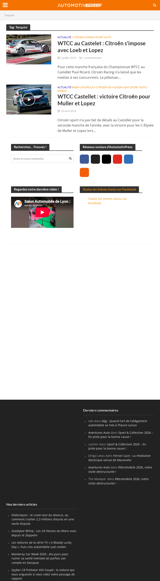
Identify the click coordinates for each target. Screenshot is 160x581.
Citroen (77, 37)
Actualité (64, 37)
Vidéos (62, 91)
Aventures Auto (99, 433)
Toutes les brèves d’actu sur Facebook (109, 189)
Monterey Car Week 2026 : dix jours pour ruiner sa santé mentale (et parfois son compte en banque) (39, 558)
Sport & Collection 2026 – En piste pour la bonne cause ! (120, 435)
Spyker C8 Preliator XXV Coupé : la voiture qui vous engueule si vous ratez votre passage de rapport (43, 574)
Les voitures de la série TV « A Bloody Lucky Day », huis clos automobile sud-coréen (41, 544)
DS (109, 87)
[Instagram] (106, 159)
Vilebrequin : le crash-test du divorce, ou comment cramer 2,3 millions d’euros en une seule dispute (42, 519)
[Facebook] (84, 159)
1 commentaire (92, 58)
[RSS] (84, 172)
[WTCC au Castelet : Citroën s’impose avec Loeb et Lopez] (28, 49)
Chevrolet (87, 87)
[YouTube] (117, 159)
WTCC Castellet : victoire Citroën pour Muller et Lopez (104, 100)
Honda (89, 37)
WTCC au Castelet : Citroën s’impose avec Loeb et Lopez (102, 47)
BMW (75, 87)
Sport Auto (103, 37)
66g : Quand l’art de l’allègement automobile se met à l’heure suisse (117, 423)
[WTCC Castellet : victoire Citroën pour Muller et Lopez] (28, 99)
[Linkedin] (128, 159)
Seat (126, 87)
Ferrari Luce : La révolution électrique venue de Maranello (119, 458)
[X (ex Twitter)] (95, 159)
